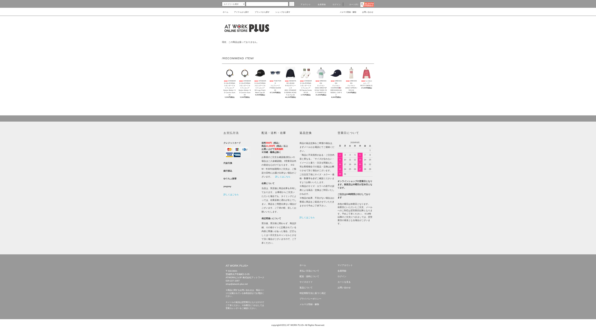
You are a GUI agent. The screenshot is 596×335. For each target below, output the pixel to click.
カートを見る (344, 282)
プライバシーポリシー (310, 298)
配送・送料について (309, 276)
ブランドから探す (262, 12)
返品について (306, 287)
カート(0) (353, 4)
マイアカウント (345, 265)
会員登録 (322, 4)
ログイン (337, 4)
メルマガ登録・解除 (348, 12)
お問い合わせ (367, 12)
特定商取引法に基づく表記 (313, 293)
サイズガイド (306, 282)
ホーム (225, 12)
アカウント (306, 4)
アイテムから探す (241, 12)
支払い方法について (309, 271)
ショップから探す (282, 12)
